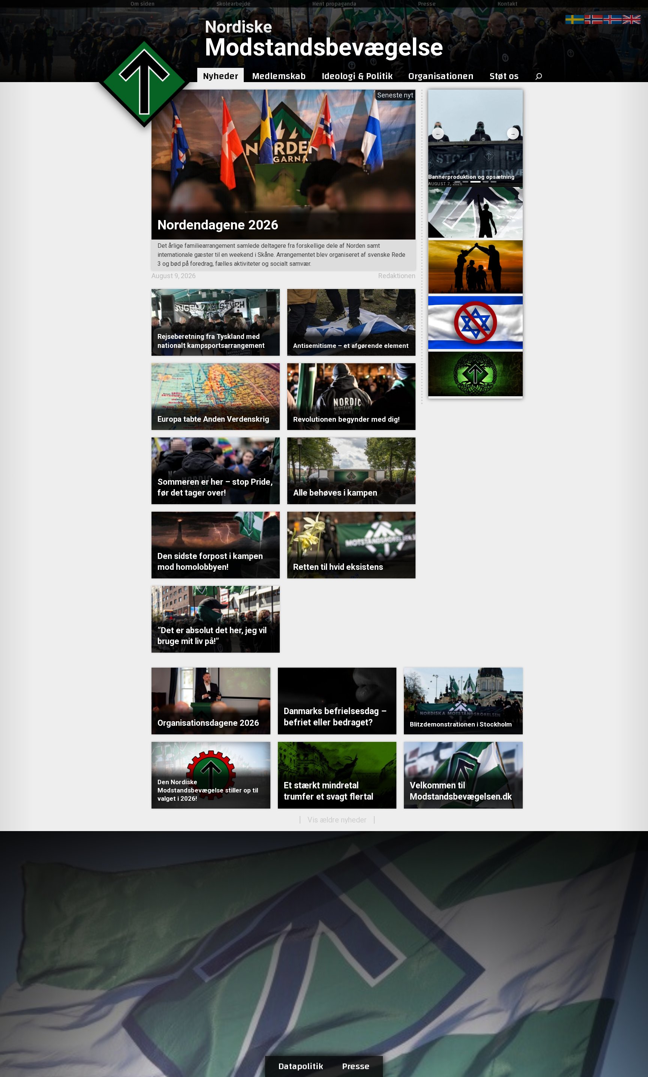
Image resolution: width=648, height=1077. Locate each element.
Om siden (142, 3)
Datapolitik (300, 1066)
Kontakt (508, 3)
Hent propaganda (334, 3)
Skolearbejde (233, 3)
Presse (427, 3)
